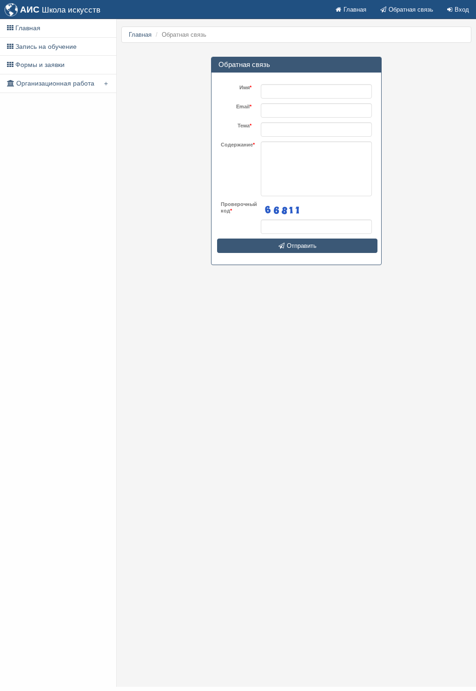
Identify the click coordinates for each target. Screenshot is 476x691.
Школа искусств (60, 9)
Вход (462, 9)
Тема (244, 125)
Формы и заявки (39, 64)
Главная (355, 9)
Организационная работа (54, 83)
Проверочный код (236, 207)
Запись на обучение (45, 46)
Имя (244, 87)
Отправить (302, 245)
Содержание (236, 144)
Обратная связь (411, 9)
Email (243, 106)
